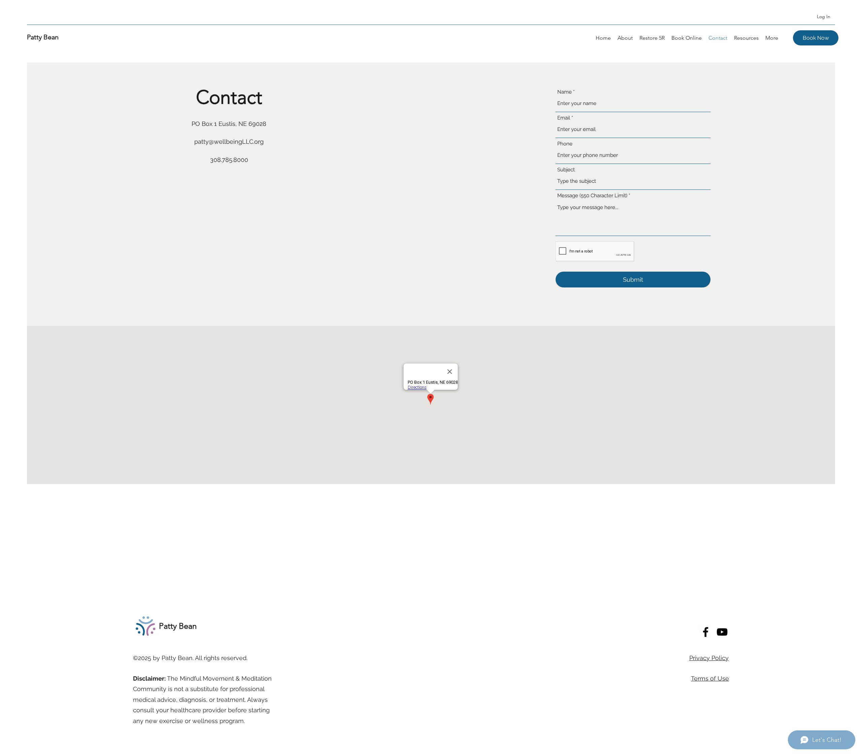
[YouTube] (722, 632)
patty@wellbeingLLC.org (229, 141)
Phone (564, 143)
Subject (566, 169)
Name (564, 92)
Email (563, 118)
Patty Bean (43, 37)
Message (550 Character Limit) (592, 195)
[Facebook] (705, 632)
